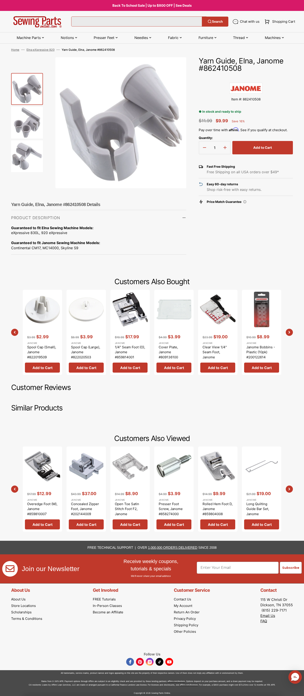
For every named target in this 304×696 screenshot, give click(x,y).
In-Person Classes (107, 606)
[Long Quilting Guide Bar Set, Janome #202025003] (261, 489)
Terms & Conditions (26, 618)
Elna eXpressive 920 (40, 49)
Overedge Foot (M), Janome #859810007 (42, 509)
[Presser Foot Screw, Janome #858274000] (174, 489)
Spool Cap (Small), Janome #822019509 (41, 352)
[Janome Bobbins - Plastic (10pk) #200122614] (261, 332)
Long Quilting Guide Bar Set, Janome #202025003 (257, 511)
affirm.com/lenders (176, 681)
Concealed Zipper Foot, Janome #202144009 (85, 509)
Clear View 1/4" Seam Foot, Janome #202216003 (215, 354)
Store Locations (23, 606)
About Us (18, 599)
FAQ (263, 621)
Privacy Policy (185, 618)
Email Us (267, 615)
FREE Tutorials (104, 599)
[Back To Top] (297, 689)
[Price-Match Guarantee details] (245, 202)
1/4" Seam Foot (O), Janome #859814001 (130, 352)
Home (15, 49)
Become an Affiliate (108, 612)
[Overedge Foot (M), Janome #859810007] (42, 489)
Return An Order (187, 612)
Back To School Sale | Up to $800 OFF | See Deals (152, 5)
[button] (279, 22)
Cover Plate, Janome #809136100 (168, 352)
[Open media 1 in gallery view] (176, 67)
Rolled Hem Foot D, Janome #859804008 (218, 509)
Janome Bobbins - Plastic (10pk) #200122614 (260, 352)
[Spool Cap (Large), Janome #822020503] (86, 332)
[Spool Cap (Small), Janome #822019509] (42, 332)
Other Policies (185, 631)
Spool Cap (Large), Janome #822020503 (85, 352)
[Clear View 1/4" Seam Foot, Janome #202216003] (217, 332)
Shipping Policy (186, 625)
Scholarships (21, 612)
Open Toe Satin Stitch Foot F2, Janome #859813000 (127, 511)
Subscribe (290, 568)
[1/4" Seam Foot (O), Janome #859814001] (130, 332)
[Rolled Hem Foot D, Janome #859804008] (217, 489)
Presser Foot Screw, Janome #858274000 (171, 509)
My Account (183, 606)
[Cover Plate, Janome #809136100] (174, 332)
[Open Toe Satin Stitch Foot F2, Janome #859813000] (130, 489)
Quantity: (206, 138)
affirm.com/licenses (189, 685)
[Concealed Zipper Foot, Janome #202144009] (86, 489)
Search (217, 21)
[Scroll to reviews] (246, 78)
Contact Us (182, 599)
